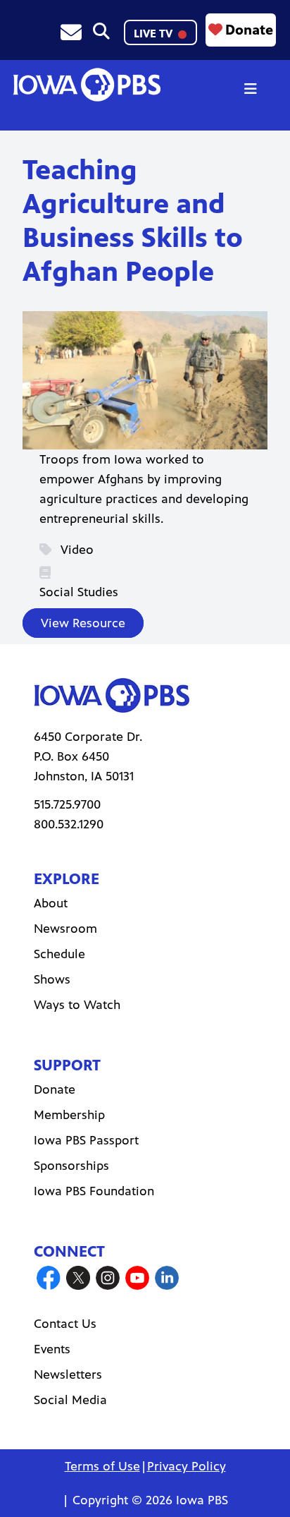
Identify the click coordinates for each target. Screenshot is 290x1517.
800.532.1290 (68, 824)
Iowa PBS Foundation (94, 1191)
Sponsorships (71, 1165)
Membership (69, 1115)
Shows (52, 979)
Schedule (59, 954)
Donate (249, 30)
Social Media (70, 1400)
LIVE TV (154, 33)
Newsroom (65, 928)
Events (52, 1349)
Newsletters (68, 1374)
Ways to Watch (77, 1005)
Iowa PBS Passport (86, 1140)
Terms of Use (102, 1466)
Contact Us (65, 1323)
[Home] (86, 84)
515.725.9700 (67, 804)
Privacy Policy (186, 1466)
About (51, 903)
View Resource (83, 623)
